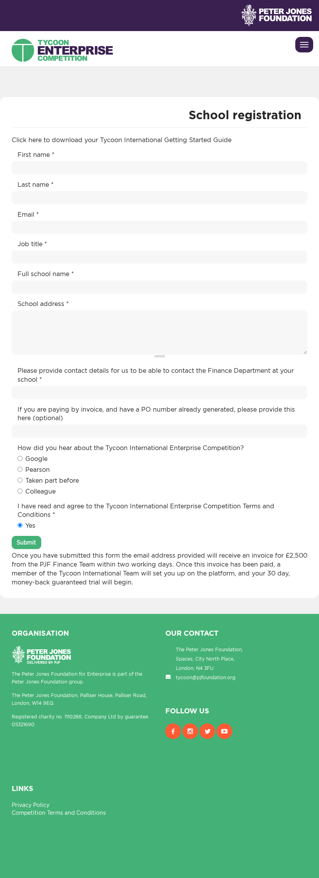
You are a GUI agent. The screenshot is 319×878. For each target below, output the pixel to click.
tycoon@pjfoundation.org (205, 677)
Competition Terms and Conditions (59, 812)
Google (36, 458)
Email (28, 214)
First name (36, 154)
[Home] (62, 48)
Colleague (40, 491)
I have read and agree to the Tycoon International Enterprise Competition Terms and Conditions (146, 510)
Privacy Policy (30, 805)
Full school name (46, 273)
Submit (26, 542)
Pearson (37, 469)
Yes (30, 525)
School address (43, 303)
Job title (32, 243)
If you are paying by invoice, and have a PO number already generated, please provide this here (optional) (156, 414)
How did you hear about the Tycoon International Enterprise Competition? (131, 447)
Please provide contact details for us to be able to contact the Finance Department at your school (156, 375)
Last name (36, 184)
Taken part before (52, 480)
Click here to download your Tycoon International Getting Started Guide (122, 139)
